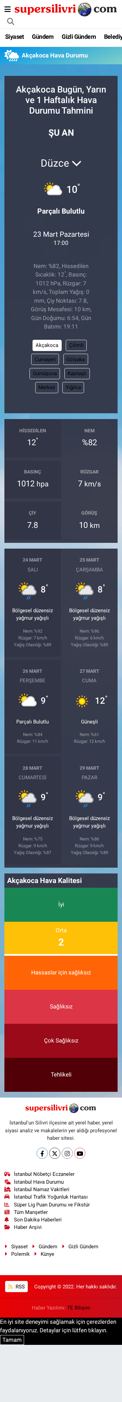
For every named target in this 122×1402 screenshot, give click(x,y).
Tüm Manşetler (31, 1212)
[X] (54, 1153)
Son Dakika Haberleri (38, 1220)
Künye (47, 1254)
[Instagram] (67, 1153)
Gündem (43, 36)
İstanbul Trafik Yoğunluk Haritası (51, 1197)
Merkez (46, 387)
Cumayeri (45, 359)
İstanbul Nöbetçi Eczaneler (44, 1174)
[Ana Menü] (7, 9)
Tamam (12, 1339)
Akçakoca (47, 345)
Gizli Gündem (79, 36)
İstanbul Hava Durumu (39, 1182)
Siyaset (14, 36)
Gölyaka (75, 359)
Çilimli (76, 345)
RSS (19, 1287)
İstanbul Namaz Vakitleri (41, 1189)
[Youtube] (79, 1153)
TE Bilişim (78, 1308)
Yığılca (73, 387)
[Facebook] (42, 1153)
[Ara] (10, 21)
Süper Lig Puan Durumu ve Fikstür (52, 1205)
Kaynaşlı (76, 373)
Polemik (20, 1254)
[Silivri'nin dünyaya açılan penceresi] (66, 9)
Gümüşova (45, 373)
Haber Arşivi (28, 1227)
